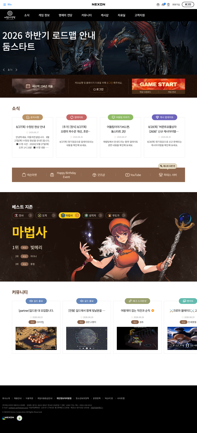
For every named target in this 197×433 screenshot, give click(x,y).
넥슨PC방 (109, 398)
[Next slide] (16, 70)
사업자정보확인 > (97, 407)
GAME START (158, 84)
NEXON (8, 418)
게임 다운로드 (145, 91)
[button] (23, 215)
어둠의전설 (9, 15)
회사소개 (6, 398)
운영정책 (97, 398)
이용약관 (29, 398)
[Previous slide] (4, 70)
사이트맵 (121, 398)
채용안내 (17, 398)
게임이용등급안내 (44, 398)
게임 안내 (172, 91)
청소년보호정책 (82, 398)
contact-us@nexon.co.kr (18, 407)
